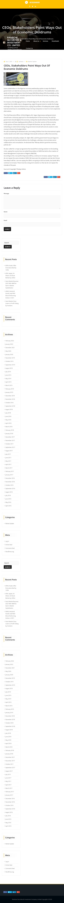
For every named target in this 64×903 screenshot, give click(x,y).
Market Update (9, 523)
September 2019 (10, 365)
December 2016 (10, 478)
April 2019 (8, 382)
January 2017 (9, 475)
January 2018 (9, 433)
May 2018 (8, 420)
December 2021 (10, 347)
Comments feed (9, 548)
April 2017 (8, 464)
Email (5, 220)
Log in (7, 541)
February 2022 (9, 341)
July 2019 (8, 371)
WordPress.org (9, 551)
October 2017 (9, 444)
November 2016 (10, 481)
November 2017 (10, 440)
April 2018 (8, 423)
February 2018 (9, 430)
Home (28, 41)
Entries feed (8, 544)
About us (36, 41)
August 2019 (9, 368)
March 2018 (8, 426)
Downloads (55, 41)
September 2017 (10, 447)
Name (5, 212)
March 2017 (8, 468)
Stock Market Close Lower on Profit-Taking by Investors (11, 303)
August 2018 (9, 409)
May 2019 (8, 378)
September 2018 (10, 406)
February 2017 (9, 471)
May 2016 (8, 502)
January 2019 (9, 392)
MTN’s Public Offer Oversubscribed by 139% (10, 268)
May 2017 (8, 461)
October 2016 (9, 485)
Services (45, 41)
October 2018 (9, 402)
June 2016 (8, 499)
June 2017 (8, 457)
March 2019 (8, 385)
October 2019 (9, 361)
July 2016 (8, 495)
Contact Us (29, 48)
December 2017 (10, 437)
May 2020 (8, 351)
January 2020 (9, 354)
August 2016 (9, 492)
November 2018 (10, 399)
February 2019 (9, 389)
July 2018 (8, 413)
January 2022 (9, 344)
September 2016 (10, 488)
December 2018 (10, 396)
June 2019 (8, 375)
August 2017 (9, 451)
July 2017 (8, 454)
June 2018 (8, 416)
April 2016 (8, 506)
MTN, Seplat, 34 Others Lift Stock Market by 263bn (10, 276)
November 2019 (10, 358)
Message (6, 193)
